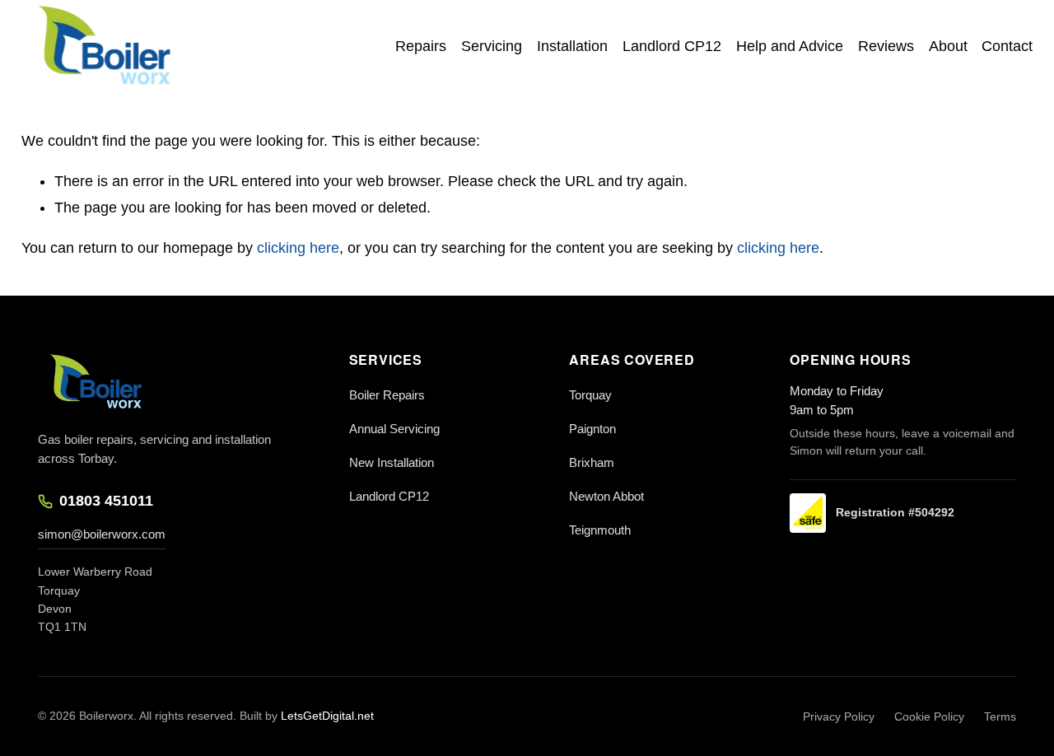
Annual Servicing (394, 429)
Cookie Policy (929, 717)
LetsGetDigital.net (327, 716)
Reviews (886, 46)
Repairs (420, 46)
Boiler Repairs (387, 395)
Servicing (491, 46)
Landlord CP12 (672, 46)
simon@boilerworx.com (102, 534)
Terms (1000, 717)
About (948, 46)
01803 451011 (106, 500)
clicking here (298, 248)
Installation (572, 46)
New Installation (391, 462)
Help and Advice (789, 46)
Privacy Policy (838, 717)
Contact (1007, 46)
